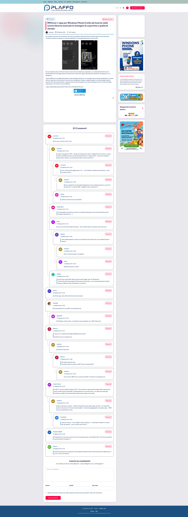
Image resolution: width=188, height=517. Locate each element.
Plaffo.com (102, 508)
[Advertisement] (80, 110)
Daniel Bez (60, 207)
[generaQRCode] (79, 95)
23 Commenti (72, 32)
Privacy (92, 511)
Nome (48, 485)
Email (71, 485)
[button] (137, 7)
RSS (97, 511)
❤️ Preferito (50, 19)
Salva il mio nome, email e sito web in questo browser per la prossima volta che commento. (75, 493)
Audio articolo (108, 19)
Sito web (95, 485)
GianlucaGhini (57, 432)
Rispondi (108, 136)
